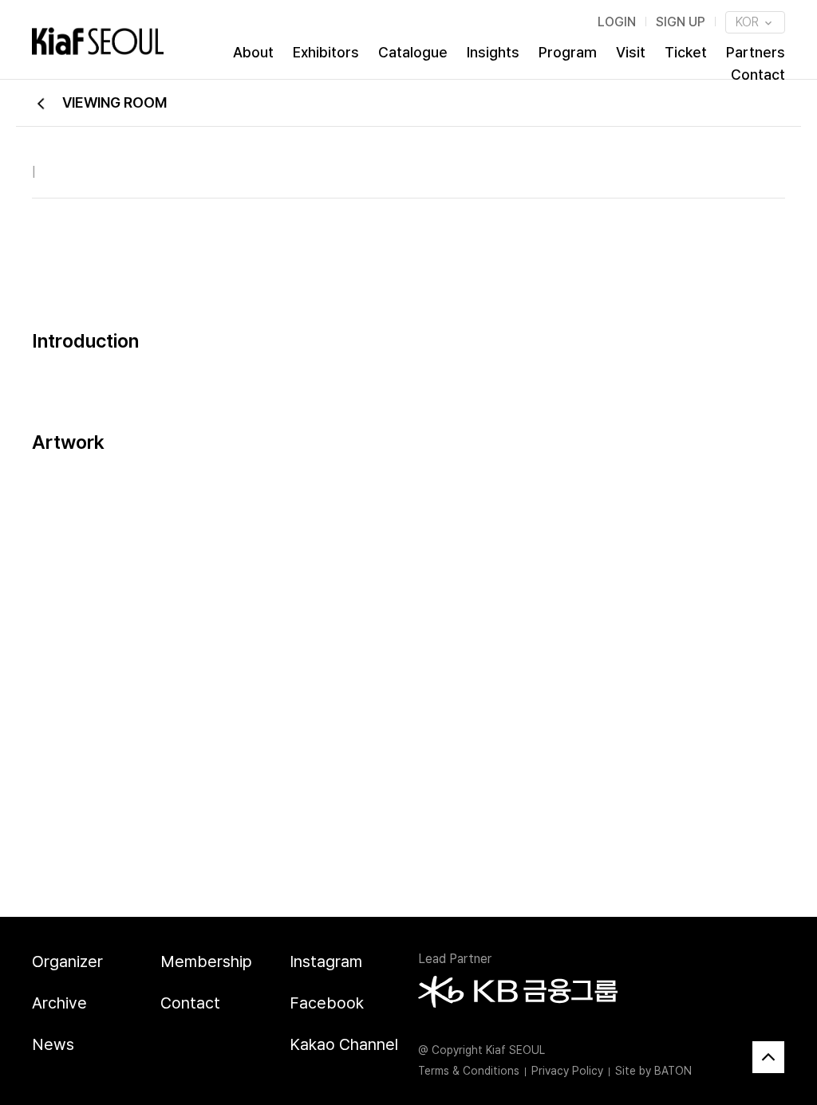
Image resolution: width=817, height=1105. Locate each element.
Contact (758, 74)
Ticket (686, 52)
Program (568, 52)
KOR (749, 21)
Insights (493, 52)
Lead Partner (454, 958)
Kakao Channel (344, 1044)
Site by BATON (653, 1070)
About (253, 52)
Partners (755, 52)
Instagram (326, 961)
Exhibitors (326, 52)
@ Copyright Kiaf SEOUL (481, 1050)
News (53, 1044)
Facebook (327, 1003)
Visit (630, 52)
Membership (206, 961)
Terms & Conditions (468, 1070)
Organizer (67, 961)
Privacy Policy (567, 1070)
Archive (59, 1003)
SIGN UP (680, 21)
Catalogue (413, 52)
